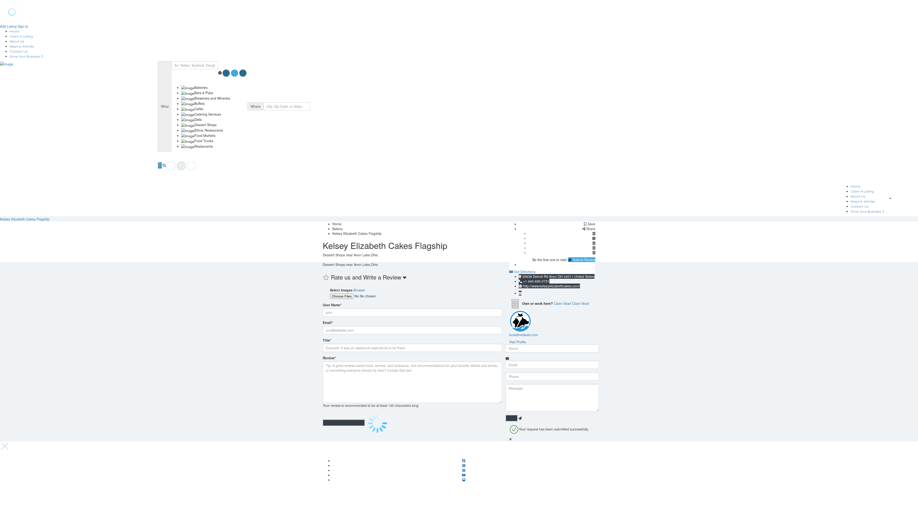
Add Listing (8, 26)
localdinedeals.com (523, 334)
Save (591, 223)
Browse (359, 290)
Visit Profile (517, 341)
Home (14, 31)
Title (327, 340)
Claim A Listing (21, 36)
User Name (332, 304)
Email (328, 322)
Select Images (341, 290)
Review (329, 357)
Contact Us (18, 51)
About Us (17, 41)
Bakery (337, 228)
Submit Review (583, 259)
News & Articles (22, 46)
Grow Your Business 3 (26, 56)
